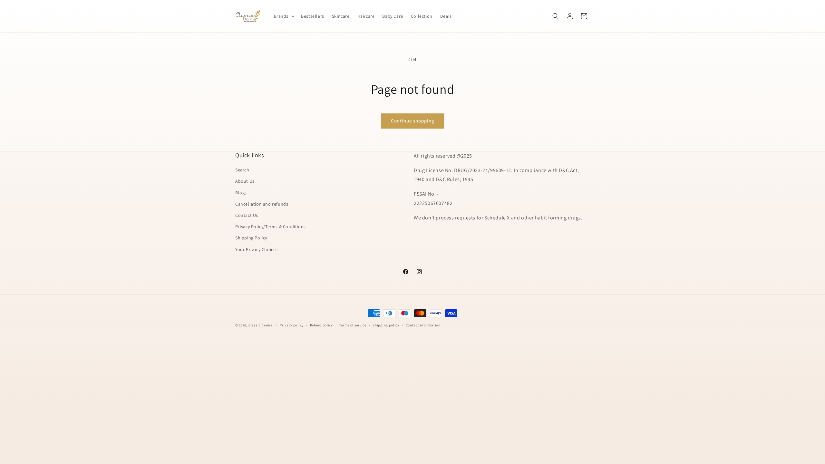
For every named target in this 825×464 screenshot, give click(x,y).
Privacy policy (292, 325)
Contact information (423, 325)
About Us (245, 181)
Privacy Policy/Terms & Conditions (270, 226)
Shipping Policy (251, 238)
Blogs (241, 193)
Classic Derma (260, 325)
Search (242, 170)
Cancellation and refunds (261, 204)
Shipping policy (386, 325)
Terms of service (352, 325)
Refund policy (321, 325)
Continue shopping (412, 121)
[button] (283, 16)
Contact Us (246, 215)
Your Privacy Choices (256, 249)
